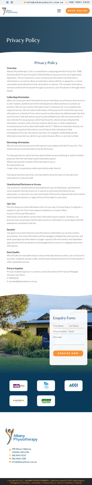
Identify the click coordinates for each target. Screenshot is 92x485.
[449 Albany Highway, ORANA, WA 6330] (11, 450)
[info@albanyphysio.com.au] (11, 461)
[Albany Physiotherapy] (10, 11)
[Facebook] (7, 2)
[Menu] (59, 11)
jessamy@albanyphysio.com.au (23, 281)
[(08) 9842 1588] (11, 458)
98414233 (14, 278)
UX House (25, 483)
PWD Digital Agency (76, 480)
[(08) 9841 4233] (11, 455)
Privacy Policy (49, 483)
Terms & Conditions (65, 483)
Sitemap (78, 483)
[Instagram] (12, 2)
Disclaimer (36, 483)
